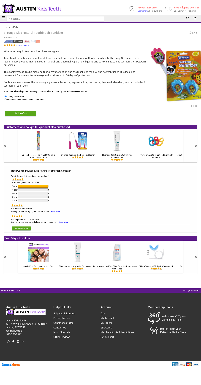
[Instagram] (18, 341)
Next (196, 146)
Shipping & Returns (64, 313)
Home (7, 27)
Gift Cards (106, 327)
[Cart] (195, 18)
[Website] (8, 341)
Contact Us (59, 327)
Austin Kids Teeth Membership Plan (38, 266)
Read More (55, 211)
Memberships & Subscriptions (117, 332)
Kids (15, 27)
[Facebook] (13, 341)
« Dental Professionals (11, 290)
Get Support (107, 337)
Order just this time (15, 96)
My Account (107, 318)
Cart (102, 313)
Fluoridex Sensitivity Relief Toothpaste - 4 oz (77, 266)
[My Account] (187, 18)
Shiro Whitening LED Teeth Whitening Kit (156, 266)
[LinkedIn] (23, 341)
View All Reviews (21, 228)
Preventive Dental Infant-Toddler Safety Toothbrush (156, 156)
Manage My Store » (192, 290)
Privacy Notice (61, 318)
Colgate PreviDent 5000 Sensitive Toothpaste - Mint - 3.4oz (117, 267)
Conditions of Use (63, 323)
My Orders (106, 323)
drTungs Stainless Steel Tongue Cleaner (78, 155)
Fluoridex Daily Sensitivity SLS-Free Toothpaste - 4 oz (117, 156)
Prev (5, 146)
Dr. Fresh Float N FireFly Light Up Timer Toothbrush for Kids (38, 156)
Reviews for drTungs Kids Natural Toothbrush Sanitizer (41, 170)
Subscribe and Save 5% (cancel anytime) (25, 99)
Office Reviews (61, 337)
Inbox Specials (61, 332)
